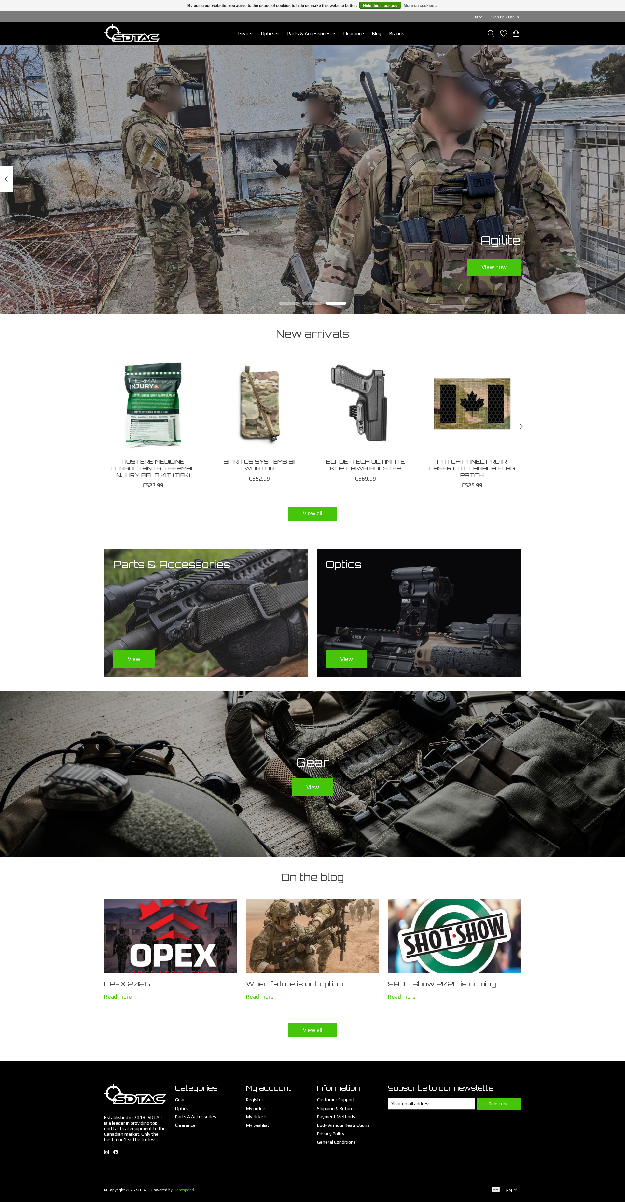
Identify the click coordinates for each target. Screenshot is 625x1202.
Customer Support (336, 1099)
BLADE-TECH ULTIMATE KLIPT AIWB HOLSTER (365, 465)
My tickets (257, 1116)
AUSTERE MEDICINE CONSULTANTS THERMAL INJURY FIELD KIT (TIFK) (153, 468)
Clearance (353, 33)
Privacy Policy (330, 1133)
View (312, 787)
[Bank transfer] (496, 1190)
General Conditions (336, 1142)
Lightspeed (184, 1190)
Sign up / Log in (505, 17)
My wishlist (257, 1125)
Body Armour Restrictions (343, 1125)
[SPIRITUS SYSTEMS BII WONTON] (259, 404)
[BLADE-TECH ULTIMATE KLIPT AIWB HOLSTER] (365, 404)
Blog (376, 33)
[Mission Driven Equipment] (132, 33)
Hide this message (380, 5)
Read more (118, 996)
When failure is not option (294, 984)
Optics (181, 1108)
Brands (396, 33)
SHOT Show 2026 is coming (442, 984)
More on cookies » (421, 5)
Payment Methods (336, 1116)
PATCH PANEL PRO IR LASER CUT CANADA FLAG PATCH (472, 468)
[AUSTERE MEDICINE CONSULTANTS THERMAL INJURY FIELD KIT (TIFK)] (152, 404)
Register (254, 1099)
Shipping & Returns (336, 1108)
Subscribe (499, 1103)
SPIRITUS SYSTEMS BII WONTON (259, 465)
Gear (180, 1099)
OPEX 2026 (127, 984)
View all (312, 513)
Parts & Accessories (195, 1116)
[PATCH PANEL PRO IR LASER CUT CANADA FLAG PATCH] (472, 404)
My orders (256, 1108)
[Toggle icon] (491, 33)
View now (494, 267)
